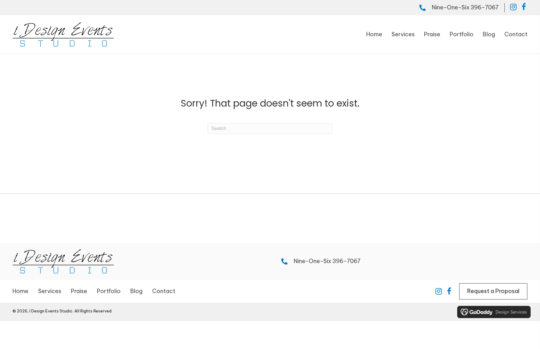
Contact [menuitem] (163, 291)
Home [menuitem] (20, 291)
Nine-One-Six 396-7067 (465, 7)
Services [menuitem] (49, 291)
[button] (513, 7)
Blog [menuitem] (136, 291)
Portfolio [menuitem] (109, 291)
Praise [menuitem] (79, 291)
